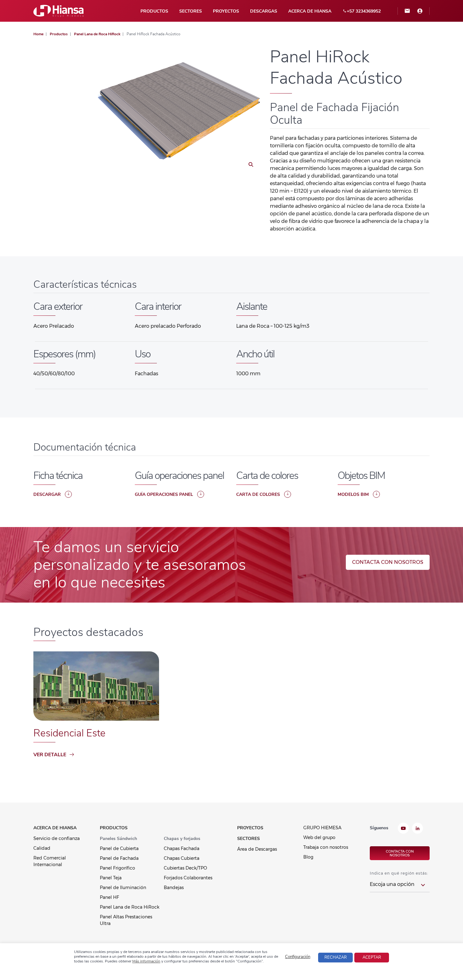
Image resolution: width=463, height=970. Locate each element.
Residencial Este (69, 733)
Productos (154, 11)
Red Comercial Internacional (49, 861)
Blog (308, 857)
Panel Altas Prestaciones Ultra (126, 920)
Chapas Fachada (181, 848)
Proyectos (226, 11)
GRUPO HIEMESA (322, 828)
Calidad (41, 848)
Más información (146, 961)
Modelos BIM (353, 494)
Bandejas (174, 887)
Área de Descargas (257, 849)
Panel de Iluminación (123, 887)
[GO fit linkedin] (417, 829)
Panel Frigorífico (117, 868)
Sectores (190, 11)
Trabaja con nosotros (325, 847)
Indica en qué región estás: (399, 873)
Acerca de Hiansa (309, 11)
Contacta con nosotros (387, 562)
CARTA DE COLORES (258, 494)
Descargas (263, 11)
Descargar (47, 494)
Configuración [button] (297, 957)
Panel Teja (111, 878)
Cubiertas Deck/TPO (185, 868)
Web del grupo (319, 837)
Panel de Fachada (119, 858)
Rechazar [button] (335, 957)
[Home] (58, 11)
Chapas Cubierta (181, 858)
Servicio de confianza (56, 838)
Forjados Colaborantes (188, 878)
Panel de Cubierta (119, 848)
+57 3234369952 (364, 11)
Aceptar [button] (372, 957)
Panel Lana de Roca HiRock (129, 907)
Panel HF (109, 897)
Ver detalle (49, 754)
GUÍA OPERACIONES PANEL (164, 494)
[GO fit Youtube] (403, 829)
